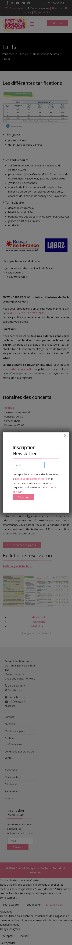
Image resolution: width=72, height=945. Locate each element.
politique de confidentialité (31, 478)
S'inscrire (23, 497)
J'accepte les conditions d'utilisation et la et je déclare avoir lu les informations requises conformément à (35, 483)
